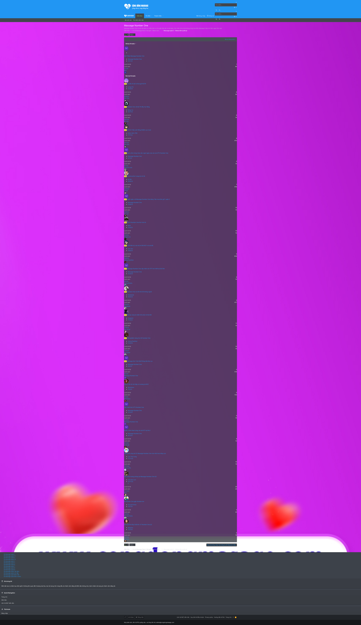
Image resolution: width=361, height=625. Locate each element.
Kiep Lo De (127, 468)
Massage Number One (135, 59)
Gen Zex (126, 98)
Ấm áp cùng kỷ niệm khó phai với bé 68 (139, 315)
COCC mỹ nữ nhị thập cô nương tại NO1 (136, 384)
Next (131, 35)
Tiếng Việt (140, 617)
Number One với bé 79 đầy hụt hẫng (138, 107)
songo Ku (131, 87)
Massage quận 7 (10, 566)
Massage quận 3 (10, 557)
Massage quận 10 (10, 559)
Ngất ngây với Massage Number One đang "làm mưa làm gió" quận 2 (148, 199)
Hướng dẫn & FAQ (219, 617)
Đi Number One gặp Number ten (134, 501)
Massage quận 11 (10, 556)
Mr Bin (130, 179)
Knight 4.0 (127, 237)
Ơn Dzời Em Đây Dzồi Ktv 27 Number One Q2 (138, 524)
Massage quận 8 (10, 568)
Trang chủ (4, 597)
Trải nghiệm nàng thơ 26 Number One (138, 338)
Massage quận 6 (10, 564)
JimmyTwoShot (128, 260)
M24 (129, 225)
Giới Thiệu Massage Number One (134, 56)
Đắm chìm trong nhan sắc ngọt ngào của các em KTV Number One (147, 153)
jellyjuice (130, 527)
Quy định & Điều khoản (197, 617)
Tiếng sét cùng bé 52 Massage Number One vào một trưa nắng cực (145, 453)
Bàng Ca (130, 110)
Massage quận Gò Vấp (12, 573)
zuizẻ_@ (126, 445)
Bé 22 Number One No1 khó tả (136, 222)
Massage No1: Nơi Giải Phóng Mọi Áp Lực (140, 361)
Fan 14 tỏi (127, 329)
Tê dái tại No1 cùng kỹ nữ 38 (136, 176)
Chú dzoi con (132, 479)
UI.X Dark (131, 617)
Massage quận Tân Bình (12, 571)
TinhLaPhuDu (128, 283)
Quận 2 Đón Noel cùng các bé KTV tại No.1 (137, 430)
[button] (152, 16)
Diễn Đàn (4, 600)
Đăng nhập (4, 613)
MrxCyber (127, 352)
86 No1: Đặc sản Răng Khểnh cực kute (139, 130)
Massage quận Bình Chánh (13, 576)
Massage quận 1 (10, 554)
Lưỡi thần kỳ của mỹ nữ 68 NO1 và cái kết (140, 245)
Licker (126, 190)
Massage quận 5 (10, 563)
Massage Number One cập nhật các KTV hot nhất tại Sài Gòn (146, 268)
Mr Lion (126, 121)
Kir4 (125, 493)
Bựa (125, 70)
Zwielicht (130, 318)
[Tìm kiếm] (235, 7)
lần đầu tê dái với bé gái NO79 (136, 83)
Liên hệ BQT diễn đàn (7, 603)
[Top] (233, 617)
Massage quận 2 (10, 561)
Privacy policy (209, 617)
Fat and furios (132, 504)
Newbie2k (131, 295)
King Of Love (128, 167)
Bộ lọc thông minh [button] (229, 39)
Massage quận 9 (10, 569)
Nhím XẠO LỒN (132, 133)
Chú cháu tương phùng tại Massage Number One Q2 (140, 476)
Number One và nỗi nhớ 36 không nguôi (139, 291)
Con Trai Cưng (132, 456)
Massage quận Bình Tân (12, 574)
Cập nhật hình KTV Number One (134, 407)
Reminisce (131, 387)
